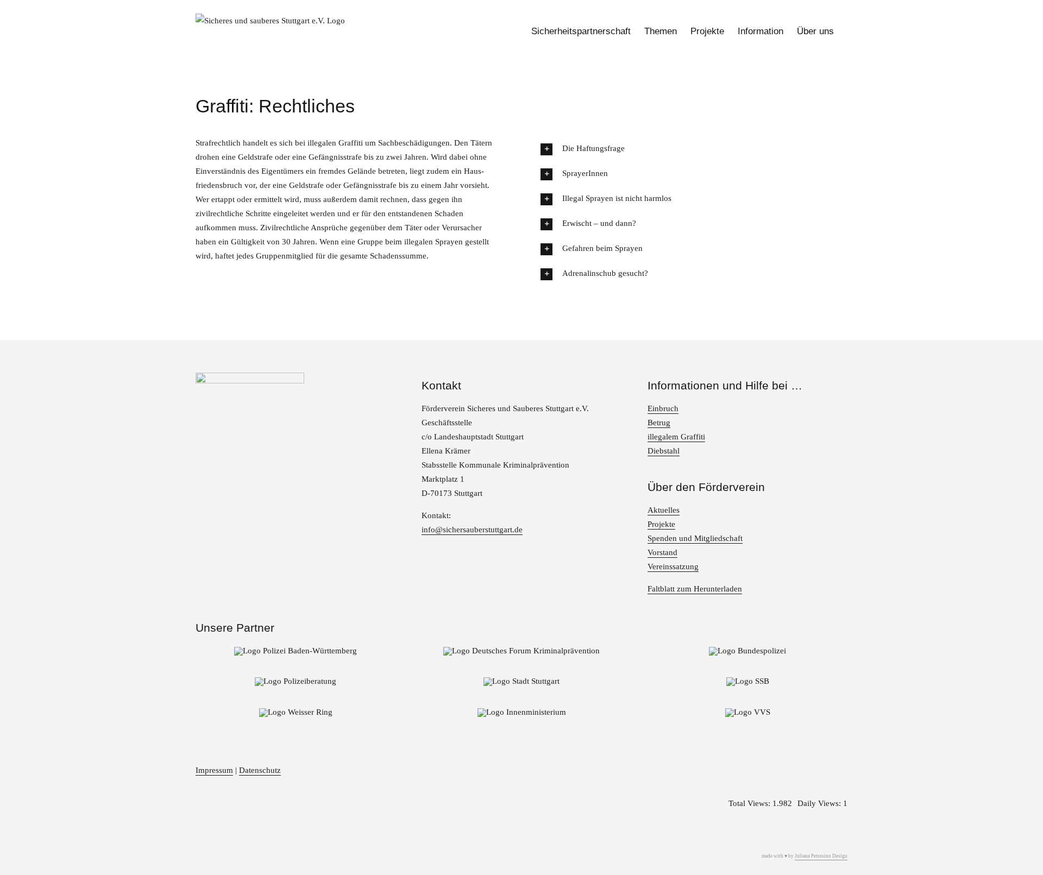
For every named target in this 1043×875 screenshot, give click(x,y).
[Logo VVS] (747, 712)
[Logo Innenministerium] (521, 712)
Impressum (214, 770)
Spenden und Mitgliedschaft (695, 538)
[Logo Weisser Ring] (295, 712)
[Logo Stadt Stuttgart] (521, 681)
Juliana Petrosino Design (821, 856)
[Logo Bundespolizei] (747, 650)
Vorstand (662, 552)
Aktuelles (664, 510)
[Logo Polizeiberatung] (295, 681)
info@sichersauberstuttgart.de (472, 529)
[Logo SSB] (747, 681)
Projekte (661, 524)
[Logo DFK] (521, 650)
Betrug (659, 422)
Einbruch (663, 408)
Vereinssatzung (673, 566)
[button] (694, 148)
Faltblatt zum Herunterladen (695, 588)
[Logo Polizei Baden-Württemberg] (295, 650)
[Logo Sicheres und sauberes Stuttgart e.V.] (250, 376)
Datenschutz (260, 770)
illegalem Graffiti (676, 436)
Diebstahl (664, 450)
